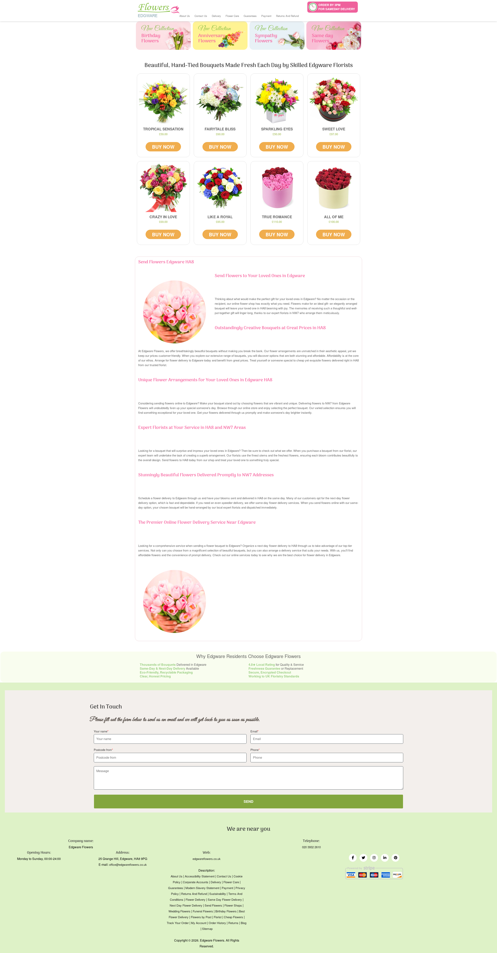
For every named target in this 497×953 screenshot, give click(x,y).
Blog (243, 923)
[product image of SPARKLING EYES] (277, 100)
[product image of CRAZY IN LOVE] (163, 187)
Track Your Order (178, 923)
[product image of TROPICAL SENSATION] (163, 100)
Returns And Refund (287, 16)
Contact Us (201, 16)
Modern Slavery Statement (202, 888)
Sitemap (207, 929)
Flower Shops (233, 905)
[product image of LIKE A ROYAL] (220, 187)
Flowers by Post (201, 917)
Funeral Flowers (203, 911)
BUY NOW (163, 146)
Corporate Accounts (195, 882)
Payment (266, 16)
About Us (184, 16)
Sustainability (217, 894)
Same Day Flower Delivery (225, 899)
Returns (233, 923)
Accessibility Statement (200, 876)
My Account (198, 923)
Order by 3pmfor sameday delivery (336, 7)
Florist (218, 917)
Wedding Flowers (179, 911)
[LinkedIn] (385, 858)
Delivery (216, 16)
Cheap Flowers (233, 917)
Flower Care (232, 16)
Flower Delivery (195, 899)
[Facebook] (353, 858)
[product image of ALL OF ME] (333, 187)
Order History (217, 923)
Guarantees (250, 16)
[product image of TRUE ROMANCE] (277, 187)
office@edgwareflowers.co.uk (128, 864)
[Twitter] (363, 858)
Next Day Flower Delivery (186, 905)
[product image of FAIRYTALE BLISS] (220, 100)
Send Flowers (213, 905)
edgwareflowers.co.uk (207, 859)
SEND (248, 801)
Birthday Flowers (226, 911)
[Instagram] (374, 858)
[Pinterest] (395, 858)
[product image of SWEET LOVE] (333, 100)
